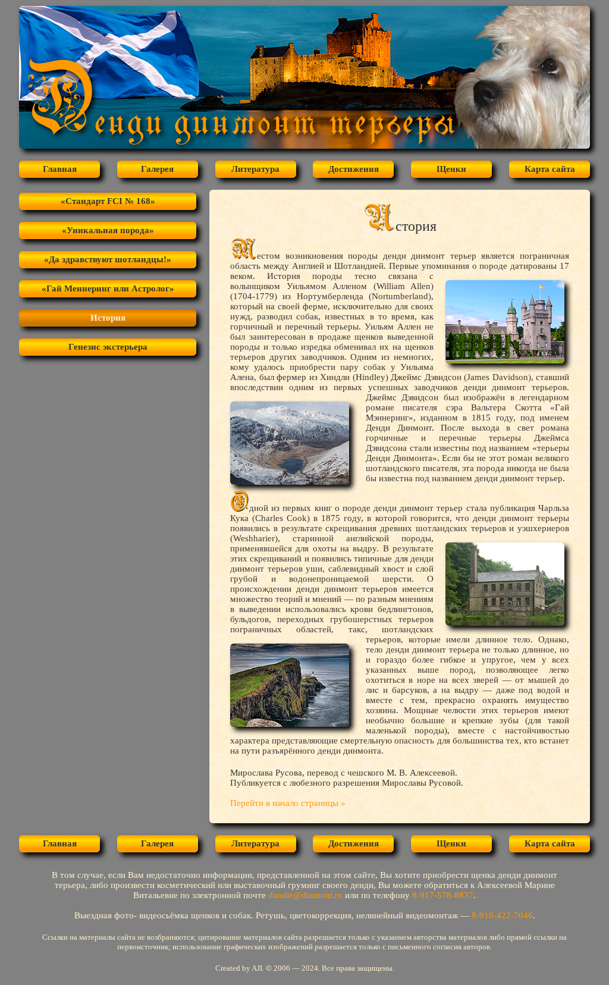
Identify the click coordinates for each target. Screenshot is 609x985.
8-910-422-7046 (502, 915)
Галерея (157, 169)
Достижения (353, 169)
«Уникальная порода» (108, 230)
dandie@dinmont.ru (305, 895)
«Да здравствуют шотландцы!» (107, 259)
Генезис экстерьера (107, 347)
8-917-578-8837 (442, 895)
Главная (60, 169)
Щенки (451, 169)
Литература (255, 169)
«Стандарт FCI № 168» (108, 201)
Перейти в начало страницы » (288, 803)
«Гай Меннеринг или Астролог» (108, 288)
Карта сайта (550, 169)
